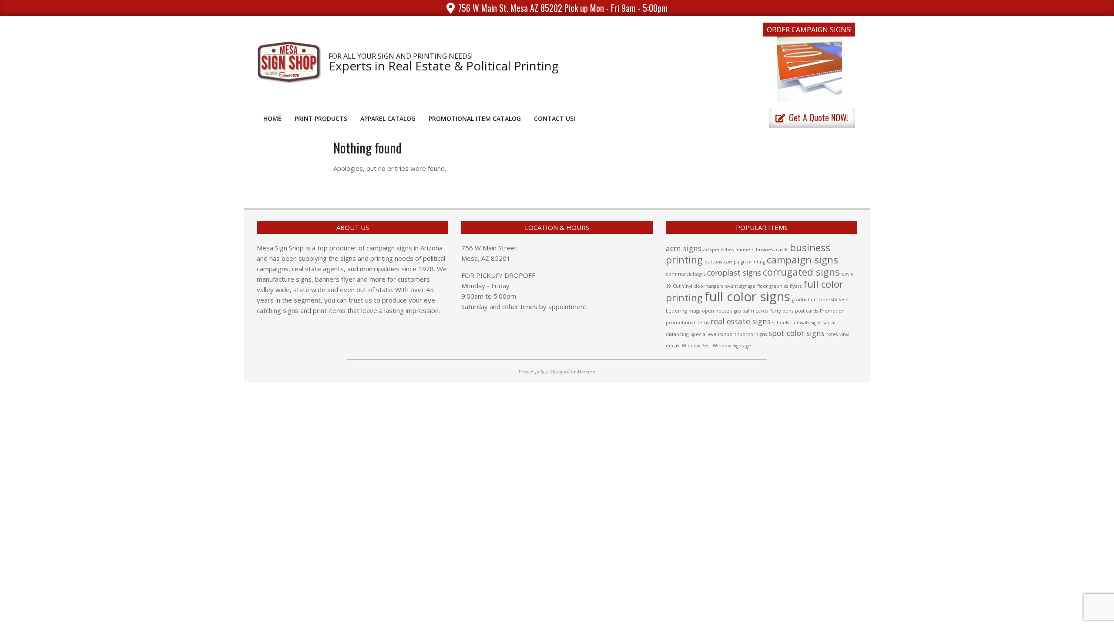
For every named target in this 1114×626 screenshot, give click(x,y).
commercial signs (685, 274)
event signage (740, 286)
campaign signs (802, 259)
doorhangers (708, 286)
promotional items (687, 323)
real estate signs (741, 321)
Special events (706, 334)
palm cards (755, 311)
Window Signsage (732, 346)
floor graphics (772, 286)
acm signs (683, 248)
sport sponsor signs (746, 334)
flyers (796, 286)
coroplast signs (734, 272)
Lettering (676, 311)
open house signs (721, 311)
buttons (713, 262)
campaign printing (744, 262)
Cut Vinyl (682, 286)
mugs (694, 311)
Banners (744, 249)
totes (832, 334)
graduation (804, 299)
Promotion (832, 311)
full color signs (747, 296)
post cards (806, 311)
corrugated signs (801, 272)
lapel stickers (833, 299)
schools (780, 323)
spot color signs (796, 333)
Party (775, 311)
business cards (772, 249)
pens (787, 311)
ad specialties (718, 249)
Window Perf (696, 346)
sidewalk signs (806, 323)
